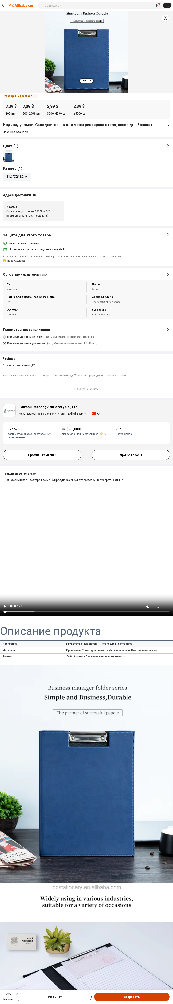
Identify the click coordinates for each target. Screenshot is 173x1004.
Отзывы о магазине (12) (19, 365)
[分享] (167, 126)
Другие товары (131, 455)
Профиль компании (42, 455)
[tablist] (86, 80)
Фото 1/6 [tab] (86, 81)
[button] (165, 18)
